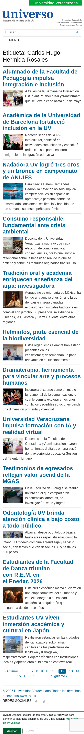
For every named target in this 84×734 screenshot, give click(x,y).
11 (54, 671)
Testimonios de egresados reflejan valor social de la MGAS (38, 474)
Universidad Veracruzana (55, 3)
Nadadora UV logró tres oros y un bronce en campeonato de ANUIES (41, 171)
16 (25, 676)
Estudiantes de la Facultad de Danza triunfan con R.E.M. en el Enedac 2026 (38, 571)
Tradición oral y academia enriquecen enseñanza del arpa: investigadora (38, 279)
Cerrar (30, 731)
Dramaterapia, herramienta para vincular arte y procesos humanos (42, 376)
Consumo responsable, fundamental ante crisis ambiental (34, 225)
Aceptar (12, 731)
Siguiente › (59, 676)
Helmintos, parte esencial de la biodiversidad (40, 335)
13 (71, 671)
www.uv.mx (28, 696)
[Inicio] (27, 20)
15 (19, 676)
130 (45, 676)
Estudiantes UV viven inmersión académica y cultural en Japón (33, 624)
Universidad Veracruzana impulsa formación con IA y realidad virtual (39, 425)
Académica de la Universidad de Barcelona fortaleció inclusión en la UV (41, 121)
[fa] (36, 700)
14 (77, 671)
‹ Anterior (11, 671)
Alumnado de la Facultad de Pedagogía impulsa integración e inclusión (40, 78)
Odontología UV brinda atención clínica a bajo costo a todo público (41, 519)
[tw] (44, 700)
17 (32, 676)
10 (47, 671)
